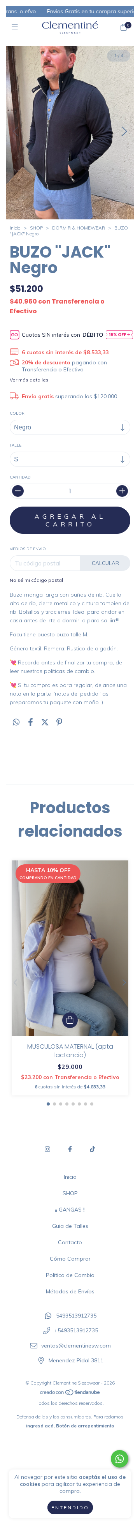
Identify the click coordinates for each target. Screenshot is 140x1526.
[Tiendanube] (70, 1394)
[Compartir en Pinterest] (59, 722)
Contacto (70, 1242)
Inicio (15, 228)
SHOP (36, 228)
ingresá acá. (40, 1426)
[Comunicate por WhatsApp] (119, 1459)
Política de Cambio (70, 1275)
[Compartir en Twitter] (44, 722)
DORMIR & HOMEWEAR (78, 228)
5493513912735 (76, 1315)
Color (17, 413)
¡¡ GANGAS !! (70, 1209)
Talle (15, 445)
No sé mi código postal (36, 580)
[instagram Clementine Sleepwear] (47, 1149)
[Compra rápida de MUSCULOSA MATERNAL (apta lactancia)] (70, 1020)
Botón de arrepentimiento (85, 1426)
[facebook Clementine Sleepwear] (70, 1149)
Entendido (70, 1507)
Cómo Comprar (70, 1258)
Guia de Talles (70, 1225)
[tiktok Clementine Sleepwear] (92, 1149)
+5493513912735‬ (76, 1330)
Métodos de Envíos (70, 1291)
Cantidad (20, 477)
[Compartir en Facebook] (30, 722)
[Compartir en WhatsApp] (16, 722)
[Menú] (16, 27)
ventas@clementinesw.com (76, 1345)
